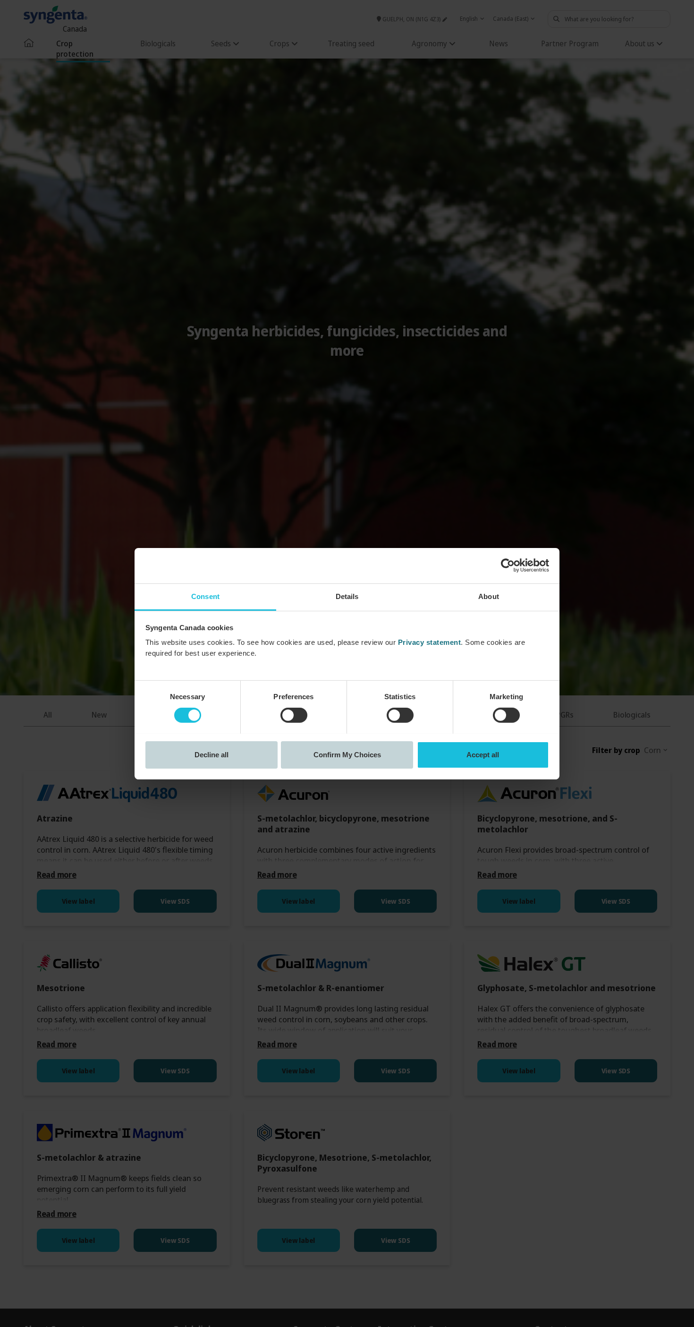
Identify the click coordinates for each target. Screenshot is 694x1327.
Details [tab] (347, 596)
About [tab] (488, 596)
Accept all (482, 754)
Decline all (212, 754)
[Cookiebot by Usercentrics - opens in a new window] (507, 565)
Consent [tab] (205, 596)
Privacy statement (429, 642)
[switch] (293, 715)
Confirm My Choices (347, 754)
